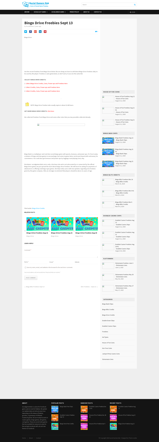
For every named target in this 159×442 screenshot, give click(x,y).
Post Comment (31, 278)
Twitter (25, 31)
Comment (27, 250)
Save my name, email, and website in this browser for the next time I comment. (50, 267)
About (31, 438)
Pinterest (45, 31)
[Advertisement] (61, 55)
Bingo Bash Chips (121, 140)
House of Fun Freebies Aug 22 (126, 415)
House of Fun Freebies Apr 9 (97, 424)
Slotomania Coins (121, 265)
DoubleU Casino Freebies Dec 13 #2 (97, 407)
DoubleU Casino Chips (123, 225)
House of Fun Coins (122, 99)
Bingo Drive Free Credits (67, 424)
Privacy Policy (74, 12)
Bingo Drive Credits (38, 208)
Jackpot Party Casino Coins (111, 354)
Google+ (35, 31)
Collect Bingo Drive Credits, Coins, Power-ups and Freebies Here (46, 83)
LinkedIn (40, 31)
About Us (86, 12)
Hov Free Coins (107, 348)
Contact (38, 438)
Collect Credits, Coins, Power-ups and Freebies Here (43, 87)
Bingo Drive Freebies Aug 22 (37, 233)
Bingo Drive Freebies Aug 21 (61, 233)
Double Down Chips (108, 321)
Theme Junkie (133, 438)
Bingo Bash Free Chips (66, 406)
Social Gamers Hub (114, 438)
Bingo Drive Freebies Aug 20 (86, 233)
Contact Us (98, 12)
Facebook (30, 31)
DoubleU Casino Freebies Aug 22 (127, 407)
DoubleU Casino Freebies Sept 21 (67, 416)
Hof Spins (105, 337)
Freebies (105, 332)
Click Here (51, 111)
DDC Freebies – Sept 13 (88, 287)
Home (27, 12)
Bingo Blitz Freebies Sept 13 (35, 287)
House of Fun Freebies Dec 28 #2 (97, 416)
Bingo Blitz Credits (122, 182)
